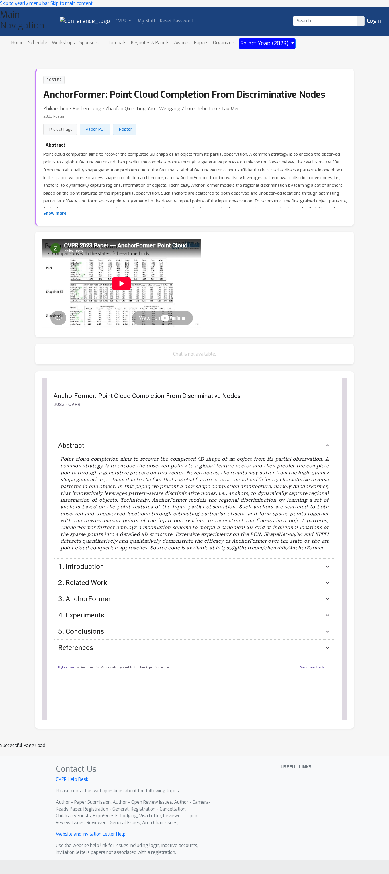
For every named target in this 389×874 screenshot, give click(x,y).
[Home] (85, 21)
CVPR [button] (122, 21)
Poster (125, 129)
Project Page (61, 129)
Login (374, 21)
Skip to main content (71, 3)
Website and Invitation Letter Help (91, 834)
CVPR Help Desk (72, 779)
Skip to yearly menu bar (24, 3)
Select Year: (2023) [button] (265, 43)
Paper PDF (96, 129)
